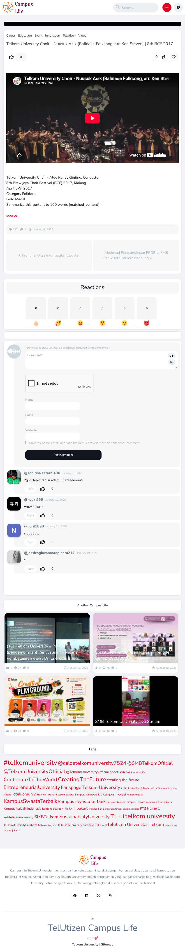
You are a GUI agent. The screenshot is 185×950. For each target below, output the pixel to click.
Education (25, 35)
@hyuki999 (33, 499)
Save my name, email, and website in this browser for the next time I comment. (84, 443)
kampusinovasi (135, 794)
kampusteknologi (115, 802)
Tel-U (117, 816)
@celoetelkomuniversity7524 (92, 763)
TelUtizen (69, 35)
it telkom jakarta (65, 794)
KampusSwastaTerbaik (30, 801)
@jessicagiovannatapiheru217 (49, 552)
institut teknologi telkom (135, 788)
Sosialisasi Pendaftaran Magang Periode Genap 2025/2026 (132, 655)
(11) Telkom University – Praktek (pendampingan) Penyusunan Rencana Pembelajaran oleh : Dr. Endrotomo (42, 652)
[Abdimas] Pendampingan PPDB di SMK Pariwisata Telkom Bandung (135, 255)
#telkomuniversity (30, 762)
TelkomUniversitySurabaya (20, 825)
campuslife (139, 772)
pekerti (82, 808)
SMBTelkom (46, 817)
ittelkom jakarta (46, 794)
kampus (80, 794)
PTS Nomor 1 (150, 808)
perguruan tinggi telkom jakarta (121, 809)
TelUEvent (101, 825)
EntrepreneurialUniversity (32, 787)
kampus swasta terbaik (82, 801)
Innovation (52, 35)
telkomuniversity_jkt (49, 825)
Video (82, 35)
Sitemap (107, 944)
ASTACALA (125, 772)
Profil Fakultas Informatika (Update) (50, 255)
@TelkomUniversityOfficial (34, 771)
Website (31, 430)
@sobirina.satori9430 (42, 473)
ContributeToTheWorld (30, 779)
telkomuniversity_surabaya (78, 825)
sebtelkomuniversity (18, 817)
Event (38, 35)
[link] (174, 57)
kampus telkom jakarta (159, 802)
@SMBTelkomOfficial (150, 763)
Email (29, 415)
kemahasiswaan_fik (55, 809)
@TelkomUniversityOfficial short (92, 772)
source (11, 215)
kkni (72, 808)
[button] (166, 7)
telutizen (117, 824)
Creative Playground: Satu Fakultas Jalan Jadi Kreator (44, 718)
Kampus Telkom (135, 802)
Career (10, 35)
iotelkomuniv (24, 794)
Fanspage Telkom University (90, 787)
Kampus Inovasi (114, 794)
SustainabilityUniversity (84, 816)
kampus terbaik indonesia (22, 808)
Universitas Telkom (145, 824)
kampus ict (94, 794)
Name (29, 400)
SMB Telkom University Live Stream (127, 721)
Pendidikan (95, 809)
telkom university (150, 816)
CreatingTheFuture (82, 779)
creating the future (123, 780)
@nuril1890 (34, 526)
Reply (30, 489)
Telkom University (85, 944)
